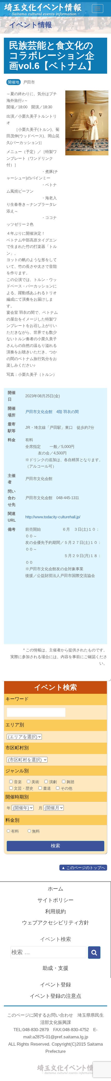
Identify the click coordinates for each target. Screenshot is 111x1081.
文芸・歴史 (23, 788)
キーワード (17, 699)
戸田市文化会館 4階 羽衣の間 (52, 411)
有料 (15, 831)
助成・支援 (55, 968)
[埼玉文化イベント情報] (40, 8)
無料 (36, 831)
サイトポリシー (55, 900)
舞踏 (70, 782)
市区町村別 (17, 747)
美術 (35, 782)
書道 (47, 788)
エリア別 (14, 724)
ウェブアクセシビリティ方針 (55, 922)
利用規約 (55, 911)
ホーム (55, 889)
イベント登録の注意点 (55, 996)
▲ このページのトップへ (83, 867)
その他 (66, 788)
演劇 (53, 782)
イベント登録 (55, 984)
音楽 (18, 782)
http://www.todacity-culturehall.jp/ (52, 517)
